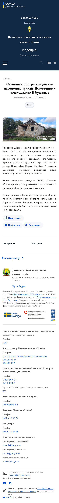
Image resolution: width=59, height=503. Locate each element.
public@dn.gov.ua (11, 462)
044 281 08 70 (9, 360)
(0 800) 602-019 (10, 405)
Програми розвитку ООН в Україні (27, 295)
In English (21, 286)
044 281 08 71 (9, 363)
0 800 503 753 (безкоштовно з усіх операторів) (25, 357)
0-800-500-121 (9, 380)
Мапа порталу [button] (11, 258)
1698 (5, 343)
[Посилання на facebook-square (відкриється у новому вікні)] (54, 62)
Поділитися (14, 225)
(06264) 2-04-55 (10, 432)
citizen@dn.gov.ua (11, 453)
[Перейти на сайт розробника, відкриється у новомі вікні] (7, 497)
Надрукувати (14, 218)
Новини (8, 79)
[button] (42, 62)
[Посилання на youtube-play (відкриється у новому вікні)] (49, 62)
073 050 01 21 (9, 383)
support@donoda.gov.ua (19, 475)
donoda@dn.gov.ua (12, 445)
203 (4, 391)
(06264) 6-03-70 (10, 418)
